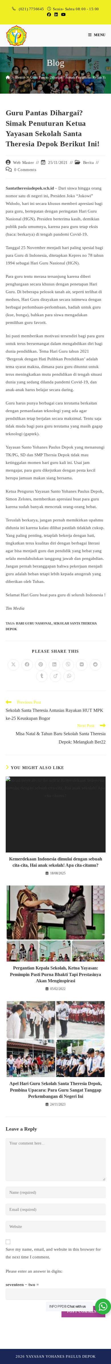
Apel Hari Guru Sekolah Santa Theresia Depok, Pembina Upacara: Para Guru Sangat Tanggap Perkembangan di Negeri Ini (55, 1090)
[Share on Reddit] (95, 665)
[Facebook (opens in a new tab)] (49, 14)
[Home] (8, 77)
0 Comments (25, 170)
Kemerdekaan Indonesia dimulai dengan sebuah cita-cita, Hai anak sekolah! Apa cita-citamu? (55, 862)
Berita (88, 163)
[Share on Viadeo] (55, 676)
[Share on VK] (81, 665)
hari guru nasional (34, 623)
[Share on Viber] (68, 665)
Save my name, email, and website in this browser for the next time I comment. (53, 1253)
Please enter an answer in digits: (34, 1271)
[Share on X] (13, 665)
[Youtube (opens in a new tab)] (62, 14)
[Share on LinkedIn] (54, 665)
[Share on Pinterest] (40, 665)
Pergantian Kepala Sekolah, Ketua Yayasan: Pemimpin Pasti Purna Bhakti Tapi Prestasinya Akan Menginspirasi (55, 974)
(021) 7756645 (32, 9)
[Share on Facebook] (27, 665)
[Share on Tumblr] (42, 676)
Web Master (23, 163)
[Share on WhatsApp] (69, 676)
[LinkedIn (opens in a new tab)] (56, 14)
